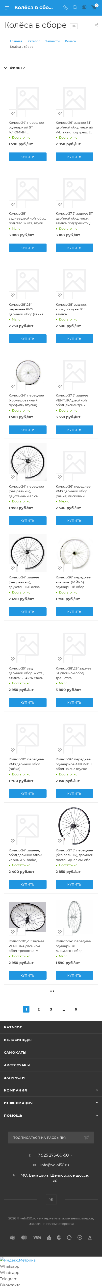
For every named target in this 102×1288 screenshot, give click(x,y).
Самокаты (15, 1052)
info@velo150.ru (54, 1165)
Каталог (13, 1027)
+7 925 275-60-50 (52, 1155)
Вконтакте (51, 1199)
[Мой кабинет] (84, 7)
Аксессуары (17, 1065)
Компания (15, 1090)
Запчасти (14, 1078)
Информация (18, 1103)
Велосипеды (18, 1040)
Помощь (13, 1115)
